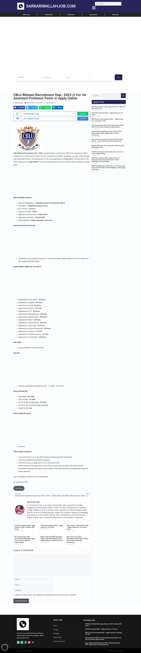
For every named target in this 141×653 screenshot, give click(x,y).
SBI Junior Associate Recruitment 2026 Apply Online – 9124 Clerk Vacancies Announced (78, 539)
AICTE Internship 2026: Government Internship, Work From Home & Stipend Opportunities (24, 539)
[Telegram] (18, 642)
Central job (71, 14)
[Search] (123, 95)
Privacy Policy (57, 637)
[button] (19, 107)
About (55, 625)
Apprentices (93, 14)
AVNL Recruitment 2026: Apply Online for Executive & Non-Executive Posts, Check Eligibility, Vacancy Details (106, 159)
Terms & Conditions (59, 641)
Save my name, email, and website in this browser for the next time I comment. (46, 595)
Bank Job (115, 14)
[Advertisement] (57, 31)
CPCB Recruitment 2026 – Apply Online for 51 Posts (52, 526)
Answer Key (48, 14)
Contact (55, 629)
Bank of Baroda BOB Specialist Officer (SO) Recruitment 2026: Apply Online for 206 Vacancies (52, 538)
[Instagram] (32, 642)
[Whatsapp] (21, 642)
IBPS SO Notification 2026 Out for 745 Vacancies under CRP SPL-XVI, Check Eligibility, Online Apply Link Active (108, 167)
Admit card (26, 14)
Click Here (19, 488)
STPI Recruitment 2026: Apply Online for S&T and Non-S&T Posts (24, 527)
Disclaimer (56, 633)
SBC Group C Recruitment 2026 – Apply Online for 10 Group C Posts (77, 527)
